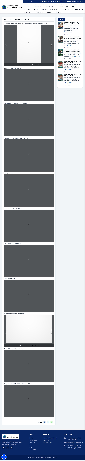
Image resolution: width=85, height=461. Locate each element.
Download (32, 442)
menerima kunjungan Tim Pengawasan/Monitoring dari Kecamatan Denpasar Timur (72, 24)
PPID (66, 6)
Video (31, 447)
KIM (73, 6)
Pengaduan (49, 12)
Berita (31, 438)
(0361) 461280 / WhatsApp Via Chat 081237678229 (52, 1)
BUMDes (27, 9)
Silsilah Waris (64, 9)
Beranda (27, 4)
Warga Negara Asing (76, 9)
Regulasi (63, 4)
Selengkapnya (67, 32)
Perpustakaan (53, 9)
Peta (79, 6)
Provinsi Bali (46, 440)
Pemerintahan (44, 4)
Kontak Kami (33, 449)
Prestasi (35, 9)
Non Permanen (28, 12)
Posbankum (39, 12)
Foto (31, 445)
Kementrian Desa (47, 442)
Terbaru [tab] (61, 19)
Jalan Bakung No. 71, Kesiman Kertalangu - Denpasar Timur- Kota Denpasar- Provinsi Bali (73, 447)
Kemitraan (43, 9)
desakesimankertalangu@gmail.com (75, 1)
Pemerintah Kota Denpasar (50, 438)
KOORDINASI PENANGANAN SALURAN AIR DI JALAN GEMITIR (72, 37)
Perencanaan (73, 4)
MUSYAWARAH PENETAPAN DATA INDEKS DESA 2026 (72, 62)
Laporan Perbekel (49, 6)
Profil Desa (34, 4)
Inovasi (59, 6)
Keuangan (27, 6)
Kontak (57, 12)
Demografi (54, 4)
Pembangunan (37, 6)
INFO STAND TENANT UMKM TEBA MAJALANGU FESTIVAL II (72, 50)
